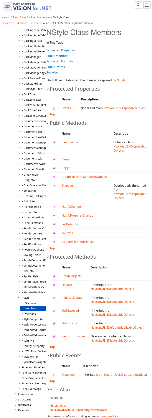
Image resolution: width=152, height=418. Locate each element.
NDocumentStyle (32, 158)
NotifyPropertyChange (77, 215)
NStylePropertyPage (34, 324)
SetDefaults (70, 224)
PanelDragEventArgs (34, 383)
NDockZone (29, 94)
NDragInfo (28, 180)
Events (34, 23)
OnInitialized (70, 323)
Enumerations (27, 394)
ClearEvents (70, 142)
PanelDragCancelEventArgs (38, 378)
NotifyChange (71, 207)
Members (31, 308)
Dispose (67, 186)
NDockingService (32, 40)
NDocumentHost (32, 131)
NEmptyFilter (30, 190)
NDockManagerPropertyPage (39, 67)
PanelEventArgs (31, 388)
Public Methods (57, 56)
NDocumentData (32, 126)
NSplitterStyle (30, 276)
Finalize (67, 285)
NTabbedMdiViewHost (35, 335)
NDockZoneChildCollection (38, 105)
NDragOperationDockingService (41, 185)
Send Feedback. (110, 416)
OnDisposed (70, 311)
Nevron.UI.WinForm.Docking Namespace (26, 17)
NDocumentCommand (35, 121)
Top (52, 114)
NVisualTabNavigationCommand (42, 362)
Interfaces (24, 405)
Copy (65, 168)
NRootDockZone (31, 244)
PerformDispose (73, 336)
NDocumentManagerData (37, 148)
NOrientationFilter (33, 217)
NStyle (25, 297)
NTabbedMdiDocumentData (39, 330)
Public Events (55, 67)
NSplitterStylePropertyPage (38, 281)
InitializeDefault (73, 298)
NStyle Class (58, 406)
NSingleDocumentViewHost (38, 265)
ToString (67, 233)
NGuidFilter (29, 201)
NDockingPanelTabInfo (36, 35)
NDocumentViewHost (35, 164)
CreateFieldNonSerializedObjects (85, 177)
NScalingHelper (31, 255)
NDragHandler (31, 174)
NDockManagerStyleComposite (41, 73)
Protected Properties (61, 50)
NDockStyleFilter (32, 89)
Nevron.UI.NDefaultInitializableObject (117, 328)
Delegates (24, 410)
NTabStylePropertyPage (36, 346)
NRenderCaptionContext (37, 228)
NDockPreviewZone (33, 78)
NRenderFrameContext (36, 239)
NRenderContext (32, 233)
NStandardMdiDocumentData (40, 287)
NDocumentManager (35, 142)
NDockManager (31, 57)
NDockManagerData (34, 62)
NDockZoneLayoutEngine (37, 115)
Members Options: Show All (77, 23)
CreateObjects (72, 276)
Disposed (68, 375)
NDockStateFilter (32, 83)
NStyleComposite (32, 319)
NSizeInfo (28, 271)
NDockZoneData (31, 110)
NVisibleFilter (30, 356)
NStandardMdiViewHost (36, 292)
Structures (24, 399)
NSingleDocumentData (36, 260)
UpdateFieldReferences (78, 242)
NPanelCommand (32, 223)
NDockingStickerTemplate (37, 46)
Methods (21, 23)
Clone (66, 159)
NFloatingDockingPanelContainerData (45, 196)
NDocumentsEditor (33, 153)
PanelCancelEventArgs (35, 372)
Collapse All (49, 23)
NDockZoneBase (32, 99)
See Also (52, 72)
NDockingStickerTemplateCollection (44, 51)
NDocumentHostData (35, 137)
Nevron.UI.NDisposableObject (124, 108)
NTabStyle (28, 340)
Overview (30, 303)
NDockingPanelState (34, 30)
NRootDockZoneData (34, 249)
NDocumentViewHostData (37, 169)
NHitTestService (31, 206)
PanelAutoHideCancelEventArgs (41, 367)
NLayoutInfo (29, 212)
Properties (7, 23)
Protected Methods (60, 61)
